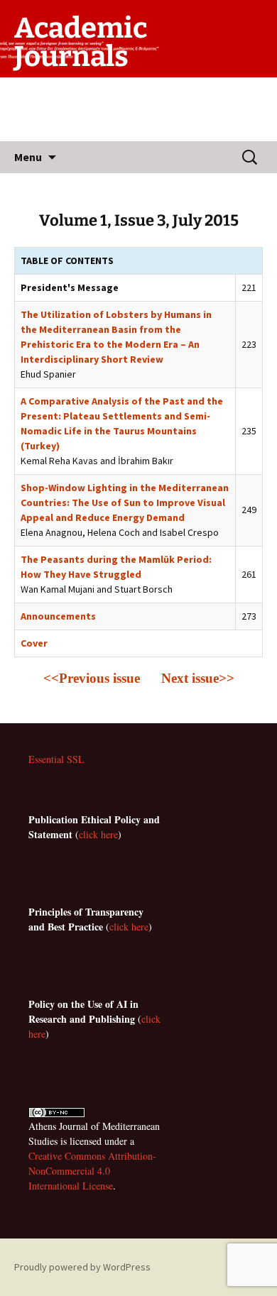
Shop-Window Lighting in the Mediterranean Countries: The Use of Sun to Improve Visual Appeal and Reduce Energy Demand (125, 502)
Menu (28, 157)
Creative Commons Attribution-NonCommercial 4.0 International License (92, 1170)
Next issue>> (196, 678)
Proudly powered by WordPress (82, 1267)
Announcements (58, 616)
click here (98, 834)
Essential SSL (56, 759)
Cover (34, 643)
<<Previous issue (91, 678)
